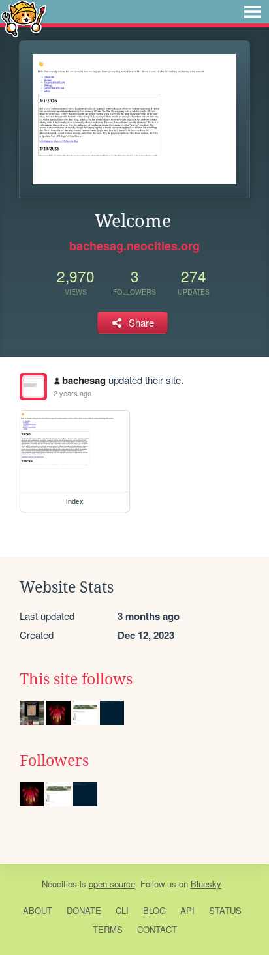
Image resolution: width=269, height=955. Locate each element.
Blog (154, 910)
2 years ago (72, 393)
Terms (108, 929)
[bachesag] (33, 386)
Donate (84, 910)
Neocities (59, 883)
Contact (157, 929)
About (37, 910)
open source (112, 883)
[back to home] (24, 18)
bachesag (84, 380)
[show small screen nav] (252, 11)
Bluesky (206, 883)
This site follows (76, 679)
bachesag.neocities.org (134, 245)
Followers (54, 760)
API (187, 910)
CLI (122, 910)
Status (225, 910)
